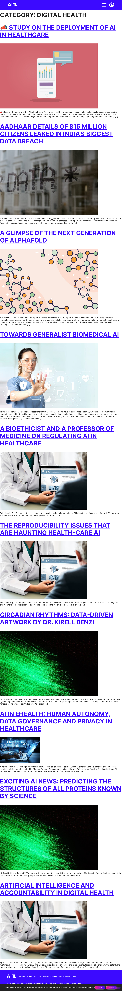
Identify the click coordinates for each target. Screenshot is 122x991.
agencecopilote (77, 983)
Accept (100, 987)
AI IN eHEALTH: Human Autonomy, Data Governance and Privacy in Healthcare (56, 721)
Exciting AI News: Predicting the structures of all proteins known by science (60, 789)
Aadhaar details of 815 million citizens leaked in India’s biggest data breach (56, 134)
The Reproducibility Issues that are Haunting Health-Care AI (55, 529)
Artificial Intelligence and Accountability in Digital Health (57, 889)
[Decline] (117, 988)
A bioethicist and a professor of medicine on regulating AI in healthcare (57, 436)
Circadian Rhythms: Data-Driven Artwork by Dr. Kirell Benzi (56, 618)
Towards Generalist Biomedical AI (59, 334)
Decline (111, 987)
